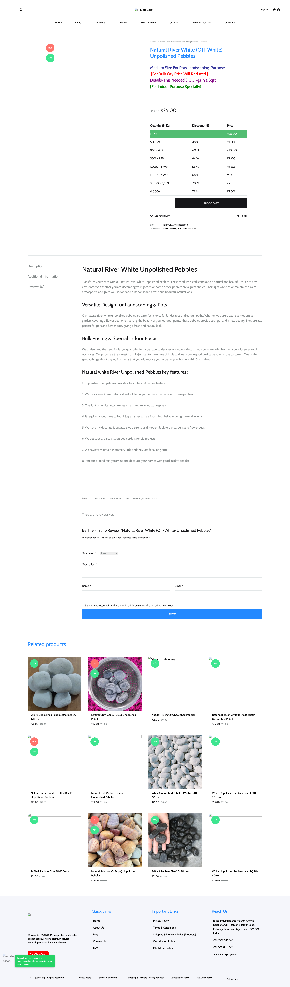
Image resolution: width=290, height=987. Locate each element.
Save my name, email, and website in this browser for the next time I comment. (130, 605)
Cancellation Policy (164, 941)
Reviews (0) (36, 287)
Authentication (202, 22)
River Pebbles (169, 228)
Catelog (174, 22)
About (79, 22)
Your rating (89, 553)
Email (179, 585)
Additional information (43, 276)
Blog (95, 934)
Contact (230, 22)
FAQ (95, 948)
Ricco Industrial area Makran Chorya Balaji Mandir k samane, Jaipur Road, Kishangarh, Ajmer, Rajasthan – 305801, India (236, 927)
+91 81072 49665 (223, 940)
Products (160, 42)
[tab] (48, 266)
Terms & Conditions (167, 927)
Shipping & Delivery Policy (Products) (174, 934)
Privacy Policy (161, 920)
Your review (89, 564)
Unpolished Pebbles (186, 228)
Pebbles (100, 22)
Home (58, 22)
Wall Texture (148, 22)
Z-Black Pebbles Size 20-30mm (170, 871)
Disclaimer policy (163, 948)
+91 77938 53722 (223, 947)
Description (35, 266)
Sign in (264, 9)
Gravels (123, 22)
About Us (98, 927)
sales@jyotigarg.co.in (225, 954)
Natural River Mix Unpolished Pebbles (173, 714)
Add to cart (211, 203)
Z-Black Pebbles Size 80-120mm (50, 871)
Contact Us (99, 941)
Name (86, 585)
